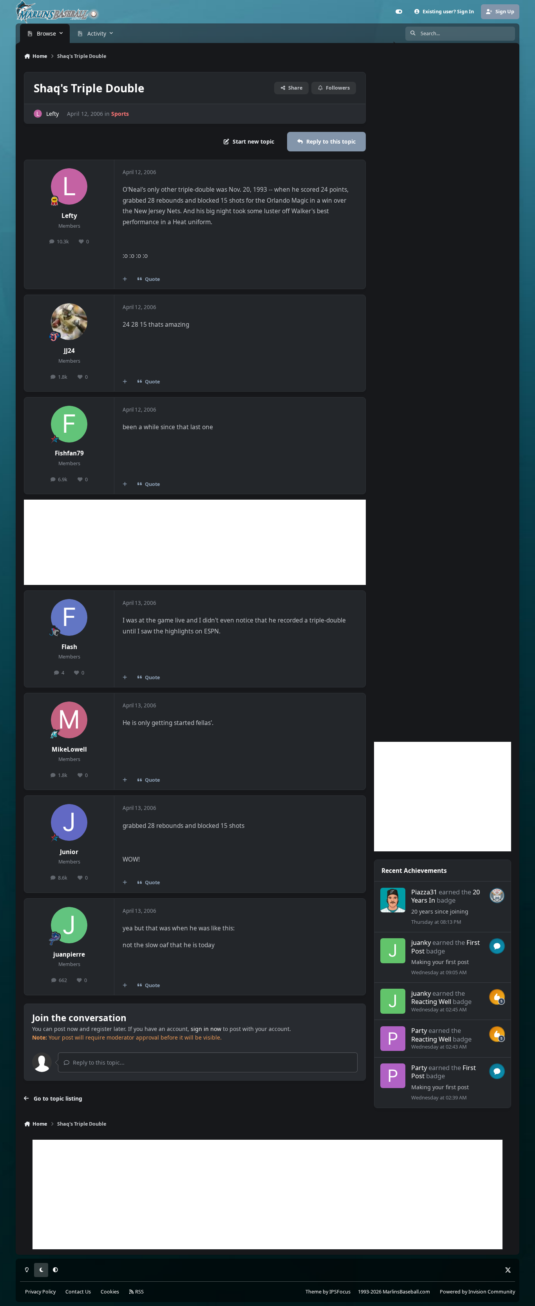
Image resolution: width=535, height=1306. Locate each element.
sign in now (206, 1029)
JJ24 (69, 351)
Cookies (110, 1291)
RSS (139, 1291)
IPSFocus (340, 1291)
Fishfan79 (69, 453)
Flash (69, 647)
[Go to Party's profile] (392, 1038)
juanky (421, 942)
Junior (69, 852)
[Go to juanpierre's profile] (69, 925)
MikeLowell (69, 749)
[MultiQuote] (124, 279)
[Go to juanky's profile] (392, 950)
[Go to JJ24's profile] (69, 321)
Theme (313, 1291)
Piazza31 (424, 891)
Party (419, 1030)
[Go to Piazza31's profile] (392, 900)
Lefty (52, 113)
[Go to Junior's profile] (69, 822)
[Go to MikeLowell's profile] (69, 720)
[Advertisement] (195, 542)
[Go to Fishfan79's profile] (69, 424)
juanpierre (69, 954)
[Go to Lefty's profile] (38, 114)
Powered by (477, 1291)
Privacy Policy (40, 1291)
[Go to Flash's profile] (69, 617)
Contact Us (78, 1291)
